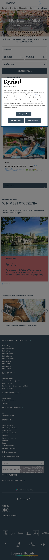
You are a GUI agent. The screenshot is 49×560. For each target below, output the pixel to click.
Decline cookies (16, 120)
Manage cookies (24, 114)
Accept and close (33, 120)
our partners (35, 94)
